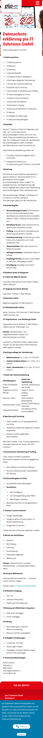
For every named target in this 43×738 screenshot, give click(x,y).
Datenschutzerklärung (11, 719)
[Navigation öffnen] (37, 3)
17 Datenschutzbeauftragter (25, 586)
